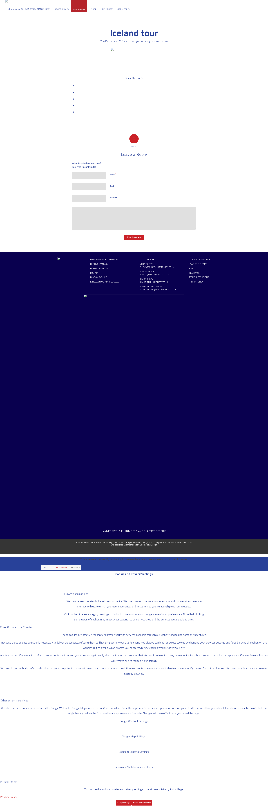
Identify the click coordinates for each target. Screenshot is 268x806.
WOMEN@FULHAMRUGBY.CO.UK (154, 274)
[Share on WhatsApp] (77, 99)
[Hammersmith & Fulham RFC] (23, 9)
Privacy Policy (8, 797)
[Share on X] (77, 92)
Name (113, 174)
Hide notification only (142, 802)
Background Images (141, 41)
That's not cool (61, 567)
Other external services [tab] (14, 700)
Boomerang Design (148, 544)
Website (113, 197)
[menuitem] (30, 9)
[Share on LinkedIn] (77, 105)
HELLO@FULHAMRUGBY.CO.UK (106, 281)
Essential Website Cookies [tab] (16, 627)
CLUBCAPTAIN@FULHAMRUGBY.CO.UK (157, 267)
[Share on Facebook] (77, 86)
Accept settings (123, 802)
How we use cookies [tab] (76, 593)
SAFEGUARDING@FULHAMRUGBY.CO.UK (158, 289)
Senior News (161, 41)
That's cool (46, 567)
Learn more (75, 567)
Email (112, 185)
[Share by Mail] (77, 112)
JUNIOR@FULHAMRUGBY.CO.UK (154, 282)
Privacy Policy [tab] (8, 781)
